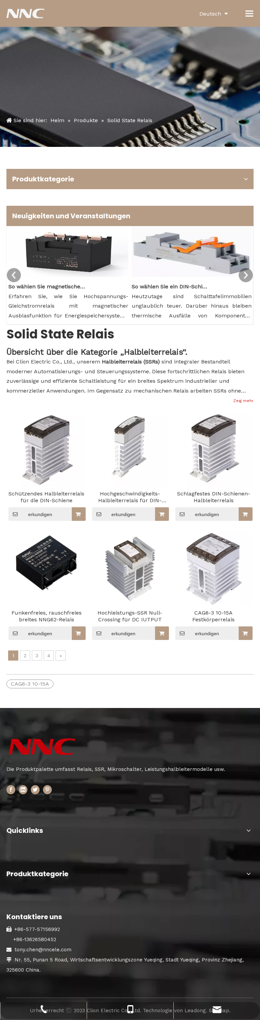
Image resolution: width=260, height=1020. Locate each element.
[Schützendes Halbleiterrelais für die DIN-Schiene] (46, 449)
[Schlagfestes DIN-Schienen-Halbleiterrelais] (213, 448)
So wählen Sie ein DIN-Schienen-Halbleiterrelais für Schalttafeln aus (170, 286)
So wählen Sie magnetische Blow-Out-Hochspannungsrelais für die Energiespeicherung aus (46, 286)
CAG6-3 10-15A (30, 684)
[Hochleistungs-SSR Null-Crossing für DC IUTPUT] (130, 567)
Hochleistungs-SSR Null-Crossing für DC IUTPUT (130, 616)
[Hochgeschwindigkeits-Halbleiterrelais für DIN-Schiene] (130, 448)
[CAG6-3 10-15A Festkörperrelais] (213, 567)
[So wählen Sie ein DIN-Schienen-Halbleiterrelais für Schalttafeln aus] (192, 276)
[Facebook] (10, 789)
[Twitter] (35, 789)
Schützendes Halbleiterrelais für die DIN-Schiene (46, 497)
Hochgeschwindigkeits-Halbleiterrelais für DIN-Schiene (129, 497)
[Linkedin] (23, 789)
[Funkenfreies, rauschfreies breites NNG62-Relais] (46, 563)
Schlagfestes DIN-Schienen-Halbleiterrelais (213, 497)
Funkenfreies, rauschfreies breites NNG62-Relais (47, 616)
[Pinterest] (47, 789)
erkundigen (40, 514)
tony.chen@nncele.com (43, 950)
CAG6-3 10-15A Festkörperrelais (213, 616)
